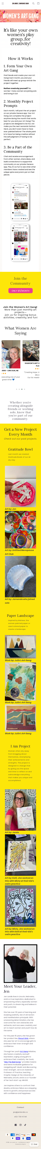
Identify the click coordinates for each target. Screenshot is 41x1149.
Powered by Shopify (20, 1144)
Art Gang (24, 1051)
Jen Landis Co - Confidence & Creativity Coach (22, 1142)
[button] (2, 3)
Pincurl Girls (23, 1038)
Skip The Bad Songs (12, 1062)
